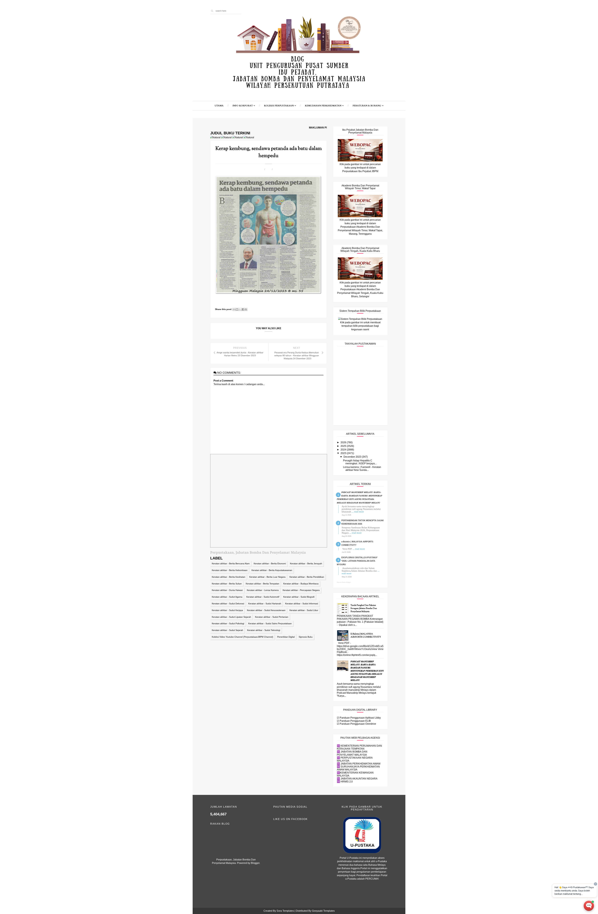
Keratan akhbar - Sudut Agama (227, 597)
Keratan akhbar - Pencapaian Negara (301, 590)
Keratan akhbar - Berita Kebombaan (229, 570)
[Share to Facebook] (242, 309)
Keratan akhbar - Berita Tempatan (262, 583)
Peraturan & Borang (367, 105)
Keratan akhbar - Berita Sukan (227, 583)
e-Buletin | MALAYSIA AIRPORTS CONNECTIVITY (366, 635)
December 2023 (353, 456)
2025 (344, 446)
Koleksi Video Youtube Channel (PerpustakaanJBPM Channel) (242, 637)
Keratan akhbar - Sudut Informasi (301, 603)
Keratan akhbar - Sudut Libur (304, 610)
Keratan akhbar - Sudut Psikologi (228, 623)
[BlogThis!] (237, 309)
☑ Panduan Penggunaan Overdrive (356, 723)
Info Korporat (243, 105)
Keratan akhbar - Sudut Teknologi (263, 630)
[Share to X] (240, 309)
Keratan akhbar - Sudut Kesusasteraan (266, 610)
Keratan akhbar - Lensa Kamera (263, 590)
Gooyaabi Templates (323, 910)
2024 (344, 449)
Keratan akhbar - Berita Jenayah (306, 563)
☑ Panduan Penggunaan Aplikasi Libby (359, 717)
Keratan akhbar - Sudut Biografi (298, 597)
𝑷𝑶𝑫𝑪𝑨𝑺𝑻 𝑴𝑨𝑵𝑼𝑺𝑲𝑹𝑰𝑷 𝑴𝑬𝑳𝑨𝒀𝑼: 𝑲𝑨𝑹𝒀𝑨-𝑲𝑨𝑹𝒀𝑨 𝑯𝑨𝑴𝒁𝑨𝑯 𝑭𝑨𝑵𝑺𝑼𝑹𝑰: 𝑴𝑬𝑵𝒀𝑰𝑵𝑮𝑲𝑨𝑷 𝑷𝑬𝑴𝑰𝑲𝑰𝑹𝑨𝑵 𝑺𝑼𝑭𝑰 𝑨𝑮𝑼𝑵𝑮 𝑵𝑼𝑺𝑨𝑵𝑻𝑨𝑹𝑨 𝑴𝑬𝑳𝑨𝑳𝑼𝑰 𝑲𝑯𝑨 (367, 671)
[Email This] (234, 309)
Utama (219, 105)
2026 (344, 442)
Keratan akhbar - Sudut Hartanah (264, 603)
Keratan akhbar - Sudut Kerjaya (227, 610)
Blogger (255, 863)
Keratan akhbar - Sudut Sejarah (227, 630)
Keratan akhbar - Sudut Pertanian (271, 617)
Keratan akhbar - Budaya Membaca (300, 583)
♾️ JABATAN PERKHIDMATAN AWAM (358, 763)
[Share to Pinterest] (245, 309)
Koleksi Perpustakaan (279, 105)
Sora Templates (285, 910)
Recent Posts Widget (344, 582)
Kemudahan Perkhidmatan (323, 105)
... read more (358, 511)
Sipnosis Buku (306, 637)
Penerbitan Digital (286, 637)
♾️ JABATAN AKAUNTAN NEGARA (357, 778)
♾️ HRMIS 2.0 (345, 781)
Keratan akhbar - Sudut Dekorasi (228, 603)
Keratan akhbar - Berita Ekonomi (270, 563)
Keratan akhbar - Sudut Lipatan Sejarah (231, 617)
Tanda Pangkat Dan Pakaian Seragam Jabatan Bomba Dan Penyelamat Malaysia (364, 608)
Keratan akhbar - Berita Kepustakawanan (272, 570)
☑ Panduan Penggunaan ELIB (354, 721)
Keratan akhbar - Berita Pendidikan (307, 577)
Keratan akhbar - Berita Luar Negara (267, 577)
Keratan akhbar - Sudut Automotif (262, 597)
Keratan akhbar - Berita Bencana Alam (231, 563)
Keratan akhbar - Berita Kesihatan (228, 577)
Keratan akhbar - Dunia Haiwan (227, 590)
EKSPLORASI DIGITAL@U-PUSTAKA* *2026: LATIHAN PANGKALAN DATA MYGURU (357, 561)
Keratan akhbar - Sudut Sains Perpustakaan (270, 623)
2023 (344, 453)
